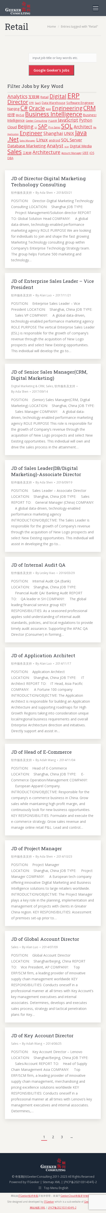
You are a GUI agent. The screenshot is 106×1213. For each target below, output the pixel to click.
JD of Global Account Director (45, 939)
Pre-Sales (54, 127)
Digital (58, 96)
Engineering (67, 108)
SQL (67, 126)
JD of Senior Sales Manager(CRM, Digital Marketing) (49, 375)
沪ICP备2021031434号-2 (80, 1182)
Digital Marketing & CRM (27, 386)
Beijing (26, 126)
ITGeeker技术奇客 (28, 1195)
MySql (20, 115)
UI (36, 127)
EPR (31, 103)
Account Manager (71, 153)
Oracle (37, 108)
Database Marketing (26, 146)
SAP (42, 126)
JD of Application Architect (43, 655)
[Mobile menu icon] (96, 8)
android (54, 140)
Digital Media (81, 145)
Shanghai (53, 133)
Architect (83, 127)
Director (17, 102)
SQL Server (71, 140)
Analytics (17, 96)
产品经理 (52, 120)
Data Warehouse (53, 103)
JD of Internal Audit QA (38, 565)
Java (81, 132)
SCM (66, 146)
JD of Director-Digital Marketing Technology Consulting (48, 181)
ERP (73, 95)
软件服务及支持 (21, 193)
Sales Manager (27, 140)
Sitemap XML (51, 1182)
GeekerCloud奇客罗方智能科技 (77, 1195)
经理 (11, 114)
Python (85, 120)
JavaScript (68, 120)
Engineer (31, 132)
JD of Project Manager (36, 848)
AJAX (48, 109)
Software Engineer (80, 102)
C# (24, 108)
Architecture (46, 152)
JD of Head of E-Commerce (41, 752)
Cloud (12, 126)
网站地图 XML (37, 1207)
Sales (14, 151)
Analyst (55, 145)
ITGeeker (33, 1182)
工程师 (27, 153)
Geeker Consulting (36, 120)
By (44, 193)
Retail (44, 97)
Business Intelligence (53, 114)
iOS (91, 153)
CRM (89, 108)
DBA (10, 158)
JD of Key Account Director (42, 1035)
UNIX (69, 133)
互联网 (33, 96)
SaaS (38, 103)
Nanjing (13, 108)
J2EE (85, 153)
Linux (42, 139)
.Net (13, 139)
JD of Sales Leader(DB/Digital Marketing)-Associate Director (46, 471)
